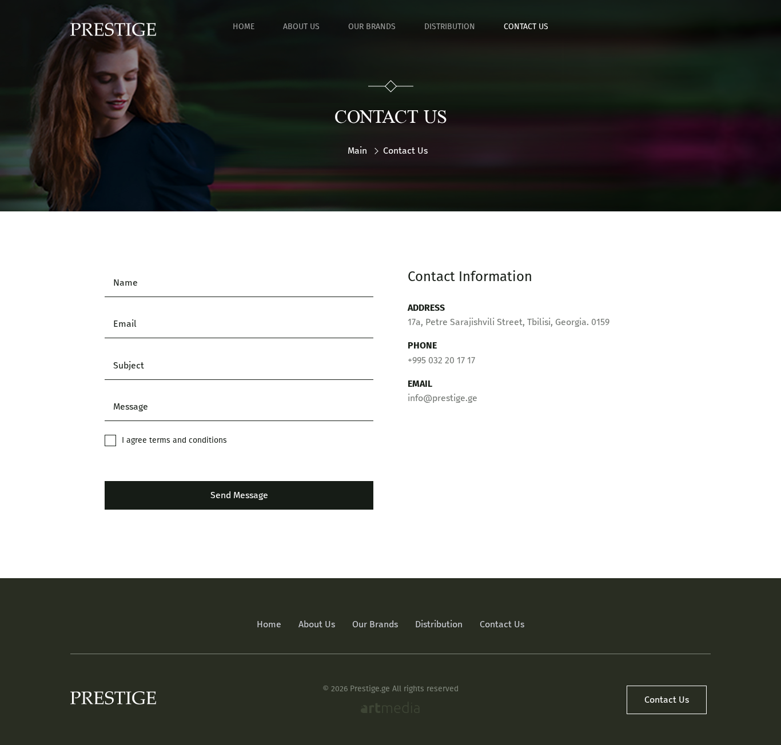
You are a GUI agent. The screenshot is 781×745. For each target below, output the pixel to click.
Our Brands (372, 26)
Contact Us (526, 26)
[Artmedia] (390, 709)
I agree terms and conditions (174, 440)
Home (243, 26)
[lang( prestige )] (113, 29)
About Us (301, 26)
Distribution (449, 26)
